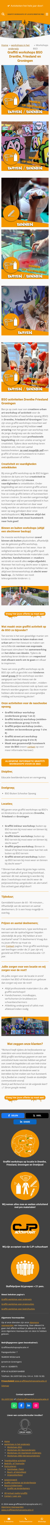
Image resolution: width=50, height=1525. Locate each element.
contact (31, 746)
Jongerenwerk (10, 1479)
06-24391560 (7, 1399)
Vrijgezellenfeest (15, 1475)
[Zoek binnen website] (3, 14)
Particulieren (10, 1466)
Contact (10, 946)
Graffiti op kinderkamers (18, 1488)
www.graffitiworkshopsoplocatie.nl (24, 1381)
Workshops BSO (14, 1447)
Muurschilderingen (13, 1485)
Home (4, 45)
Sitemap (5, 1385)
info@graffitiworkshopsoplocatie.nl (32, 1399)
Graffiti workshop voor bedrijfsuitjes (18, 1309)
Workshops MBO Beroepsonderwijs (23, 1455)
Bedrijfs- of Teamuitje (14, 1463)
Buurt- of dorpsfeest (16, 1472)
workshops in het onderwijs (17, 1444)
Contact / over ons (12, 1496)
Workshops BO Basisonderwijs (21, 1450)
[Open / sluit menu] (47, 14)
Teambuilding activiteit (15, 1460)
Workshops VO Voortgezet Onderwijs (24, 1453)
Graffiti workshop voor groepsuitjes (17, 1304)
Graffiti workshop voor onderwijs (16, 1299)
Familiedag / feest (15, 1469)
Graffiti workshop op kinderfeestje (20, 1482)
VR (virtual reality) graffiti (15, 1493)
